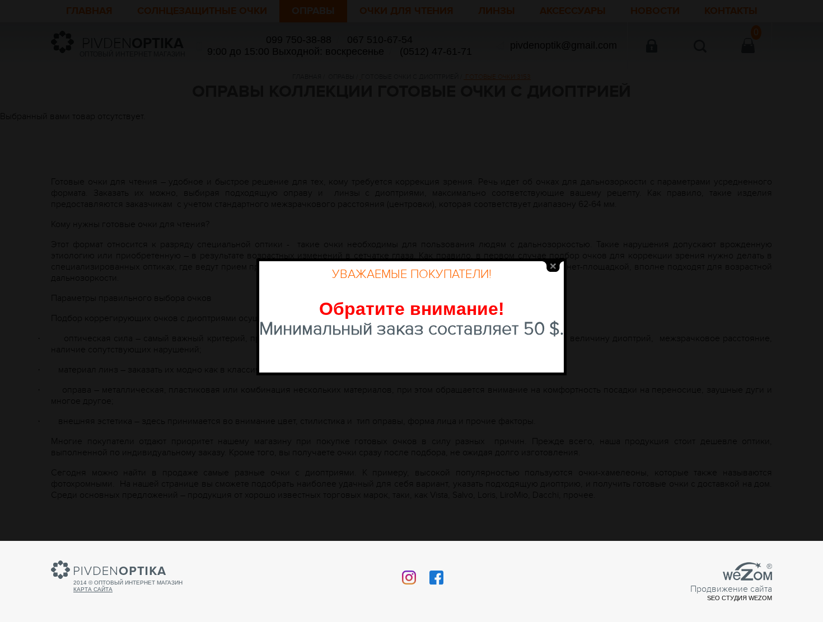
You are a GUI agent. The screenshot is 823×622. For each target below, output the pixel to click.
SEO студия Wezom (739, 598)
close (553, 266)
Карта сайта (93, 589)
